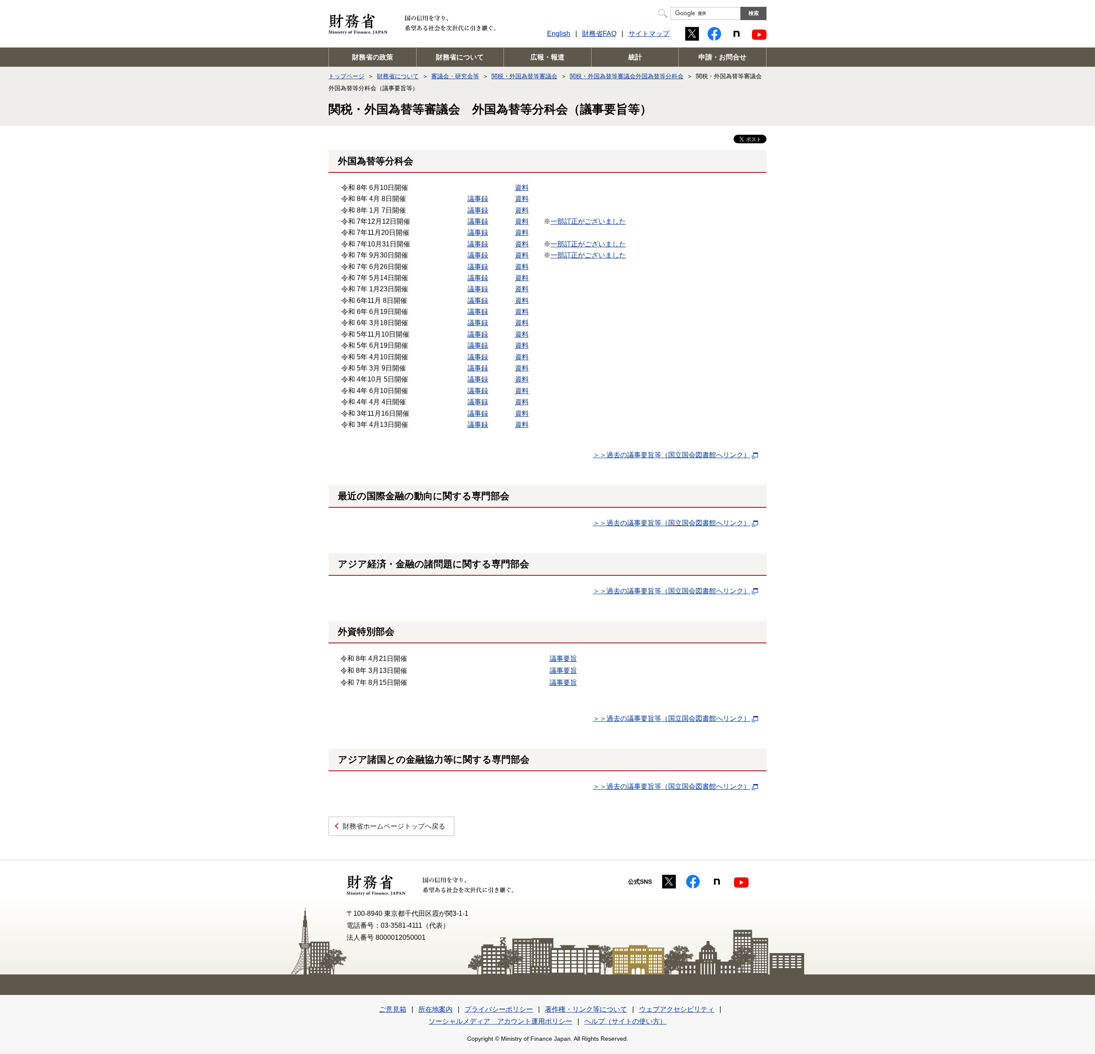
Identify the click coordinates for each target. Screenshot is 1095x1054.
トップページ (346, 76)
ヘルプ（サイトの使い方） (625, 1021)
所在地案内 (435, 1009)
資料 (522, 187)
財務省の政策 (372, 57)
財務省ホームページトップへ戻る (394, 826)
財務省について (460, 57)
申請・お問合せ (722, 57)
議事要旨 (563, 658)
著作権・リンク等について (586, 1009)
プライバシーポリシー (499, 1009)
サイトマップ (648, 33)
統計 (635, 57)
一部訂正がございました (588, 221)
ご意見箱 (392, 1009)
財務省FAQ (599, 33)
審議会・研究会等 (455, 76)
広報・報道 (547, 57)
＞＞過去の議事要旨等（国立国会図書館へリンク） (671, 455)
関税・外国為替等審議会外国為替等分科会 (627, 76)
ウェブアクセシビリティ (676, 1009)
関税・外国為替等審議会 (524, 76)
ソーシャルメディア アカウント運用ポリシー (500, 1021)
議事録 (478, 198)
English (558, 33)
